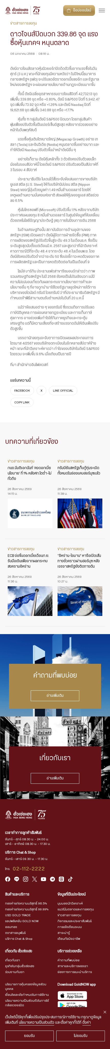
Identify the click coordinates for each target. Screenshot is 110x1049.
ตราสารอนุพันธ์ (15, 932)
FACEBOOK (22, 390)
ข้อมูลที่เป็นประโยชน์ (72, 894)
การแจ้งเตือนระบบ (70, 927)
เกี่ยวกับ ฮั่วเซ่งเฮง (18, 951)
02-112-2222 (29, 868)
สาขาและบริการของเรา (73, 966)
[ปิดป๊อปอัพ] (105, 1012)
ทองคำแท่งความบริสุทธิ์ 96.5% (26, 903)
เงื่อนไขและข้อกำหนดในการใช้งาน (27, 994)
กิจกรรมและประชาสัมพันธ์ (75, 921)
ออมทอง (11, 927)
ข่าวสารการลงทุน (69, 915)
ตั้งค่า (86, 1022)
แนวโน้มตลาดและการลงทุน (76, 909)
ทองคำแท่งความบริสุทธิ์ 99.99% (26, 909)
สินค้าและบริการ (17, 894)
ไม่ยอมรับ (80, 1036)
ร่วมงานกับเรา (14, 972)
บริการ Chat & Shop (18, 938)
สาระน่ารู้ (64, 932)
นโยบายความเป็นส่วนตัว (36, 1022)
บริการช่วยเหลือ (70, 951)
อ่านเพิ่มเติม (55, 696)
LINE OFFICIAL (63, 390)
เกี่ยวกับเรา (12, 960)
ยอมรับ (29, 1036)
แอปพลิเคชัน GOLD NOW (21, 921)
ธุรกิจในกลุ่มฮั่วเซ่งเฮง (19, 966)
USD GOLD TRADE (18, 915)
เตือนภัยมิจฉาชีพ (69, 938)
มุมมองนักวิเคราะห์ (70, 903)
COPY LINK (21, 402)
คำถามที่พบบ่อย (69, 960)
